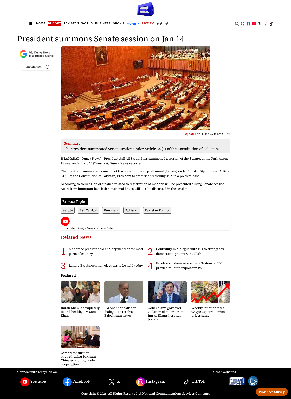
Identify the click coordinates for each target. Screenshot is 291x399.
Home (40, 23)
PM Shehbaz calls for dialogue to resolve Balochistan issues (120, 311)
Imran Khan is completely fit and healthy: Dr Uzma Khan (80, 311)
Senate (68, 210)
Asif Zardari (88, 210)
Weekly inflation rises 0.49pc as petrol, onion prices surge (208, 311)
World (87, 23)
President (111, 210)
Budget (54, 23)
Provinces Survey (272, 392)
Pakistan (71, 23)
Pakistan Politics (157, 210)
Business (103, 23)
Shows (118, 23)
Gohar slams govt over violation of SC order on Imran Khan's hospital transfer (165, 313)
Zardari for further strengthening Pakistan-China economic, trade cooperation (79, 358)
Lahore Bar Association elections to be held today (106, 265)
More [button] (132, 23)
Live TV (148, 23)
